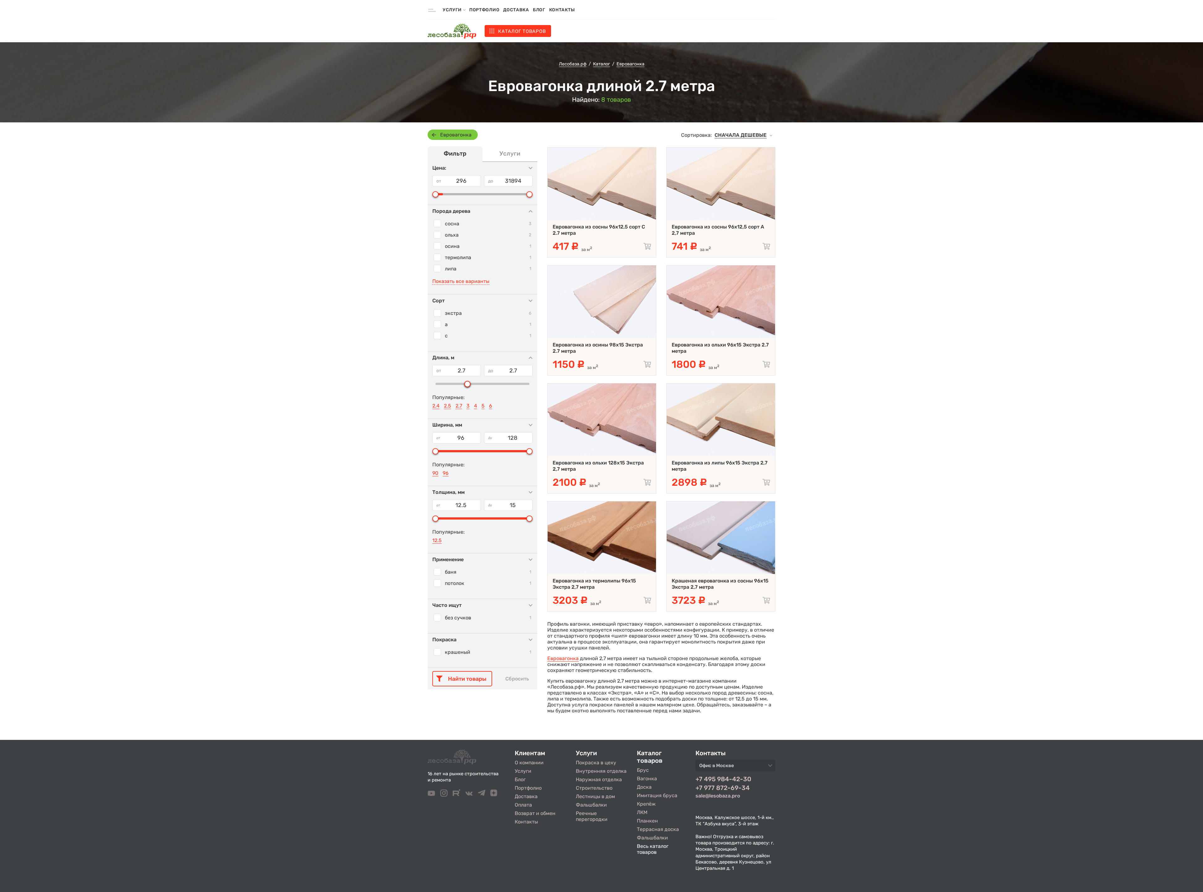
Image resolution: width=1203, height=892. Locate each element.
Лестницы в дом (595, 796)
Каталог (522, 31)
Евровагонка (455, 135)
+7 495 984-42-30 (723, 779)
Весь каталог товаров (653, 849)
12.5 (437, 540)
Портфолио (484, 10)
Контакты (562, 10)
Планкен (647, 821)
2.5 (447, 406)
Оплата (523, 805)
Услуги (523, 771)
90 (435, 473)
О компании (529, 763)
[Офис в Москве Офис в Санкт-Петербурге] (735, 767)
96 (446, 473)
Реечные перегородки (591, 816)
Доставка (516, 10)
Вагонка (647, 779)
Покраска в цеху (596, 763)
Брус (643, 770)
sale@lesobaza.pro (717, 796)
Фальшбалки (591, 805)
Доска (644, 787)
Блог (539, 10)
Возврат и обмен (535, 813)
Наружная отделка (599, 779)
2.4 (436, 406)
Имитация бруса (657, 795)
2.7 (459, 406)
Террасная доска (658, 829)
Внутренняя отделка (601, 771)
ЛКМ (642, 812)
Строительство (594, 788)
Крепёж (646, 804)
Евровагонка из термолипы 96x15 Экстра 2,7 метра (594, 584)
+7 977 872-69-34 (722, 788)
